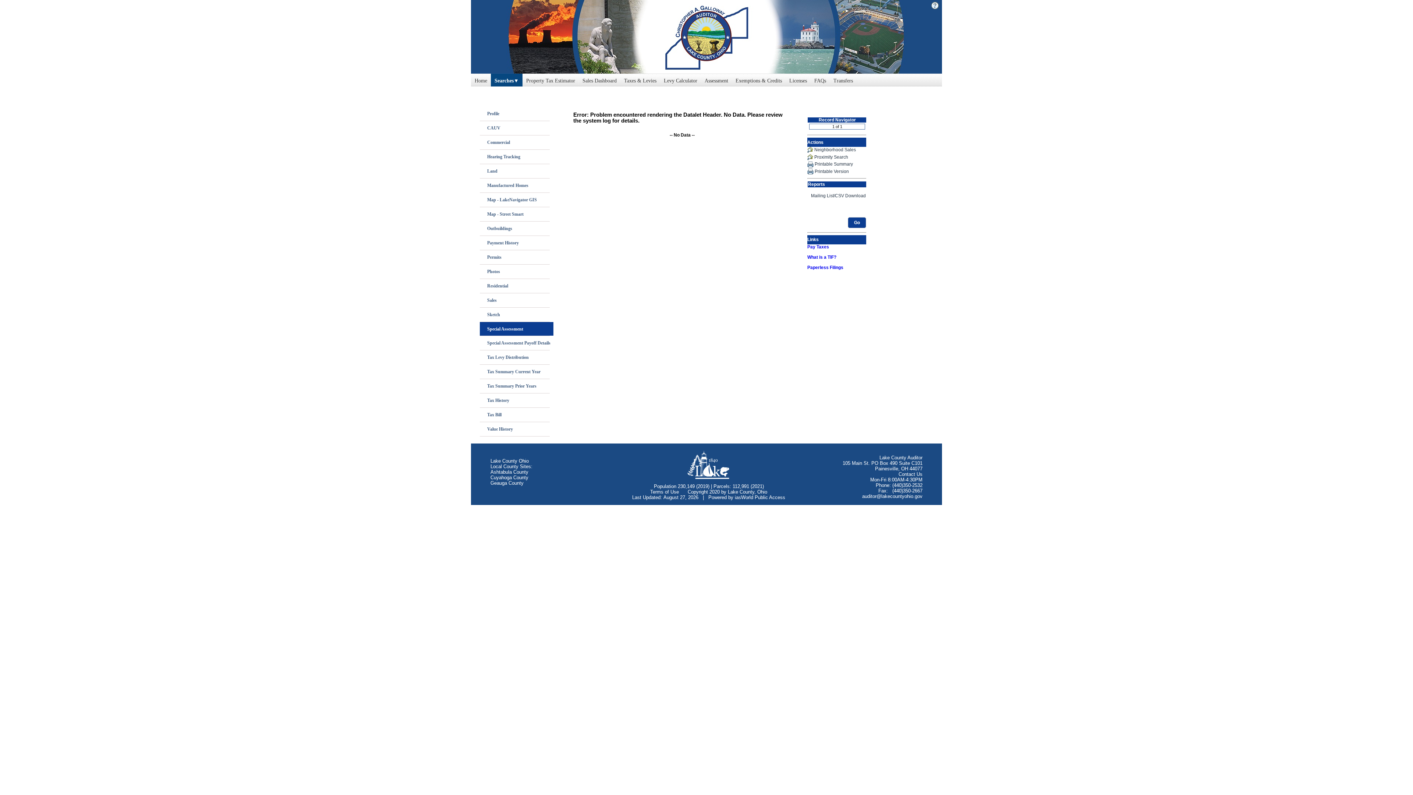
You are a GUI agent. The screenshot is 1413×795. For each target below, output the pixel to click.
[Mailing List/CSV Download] (836, 196)
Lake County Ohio (510, 461)
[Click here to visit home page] (706, 37)
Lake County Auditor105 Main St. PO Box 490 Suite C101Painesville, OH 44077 (882, 463)
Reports (816, 184)
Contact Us (910, 474)
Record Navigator (837, 120)
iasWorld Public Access (760, 497)
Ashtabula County (509, 472)
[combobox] (507, 79)
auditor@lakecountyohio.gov (892, 496)
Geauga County (507, 483)
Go (857, 222)
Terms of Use (664, 492)
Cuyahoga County (509, 477)
